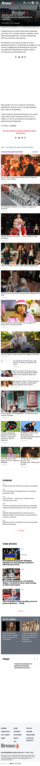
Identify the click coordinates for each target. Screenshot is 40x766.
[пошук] (24, 2)
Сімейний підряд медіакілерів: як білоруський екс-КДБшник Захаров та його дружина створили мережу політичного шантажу (20, 515)
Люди (3, 738)
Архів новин (30, 735)
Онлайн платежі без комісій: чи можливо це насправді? (20, 486)
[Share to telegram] (22, 57)
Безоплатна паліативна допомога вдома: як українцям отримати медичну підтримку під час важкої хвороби (20, 507)
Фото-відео (5, 735)
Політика (17, 731)
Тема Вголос (5, 731)
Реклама (29, 731)
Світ (15, 741)
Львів (16, 728)
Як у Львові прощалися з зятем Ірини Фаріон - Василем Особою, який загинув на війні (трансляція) (19, 583)
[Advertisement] (20, 81)
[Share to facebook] (15, 57)
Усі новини (20, 530)
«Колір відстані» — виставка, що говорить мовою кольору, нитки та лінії (18, 499)
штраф (9, 147)
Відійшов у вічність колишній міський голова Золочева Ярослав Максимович (20, 523)
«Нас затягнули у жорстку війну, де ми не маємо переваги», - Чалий (20, 602)
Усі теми (20, 611)
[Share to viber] (25, 57)
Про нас (29, 728)
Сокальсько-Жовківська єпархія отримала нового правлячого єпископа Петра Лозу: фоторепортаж (30, 637)
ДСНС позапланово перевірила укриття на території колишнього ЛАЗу (19, 492)
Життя (16, 738)
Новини (3, 728)
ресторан (17, 147)
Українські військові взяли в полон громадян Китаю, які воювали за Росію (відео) (10, 636)
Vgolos (8, 3)
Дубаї (31, 147)
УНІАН (31, 50)
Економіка (17, 735)
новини (25, 147)
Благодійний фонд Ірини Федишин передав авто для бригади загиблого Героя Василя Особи (18, 563)
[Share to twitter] (18, 57)
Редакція (17, 23)
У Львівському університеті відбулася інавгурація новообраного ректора (23, 666)
